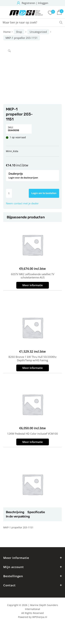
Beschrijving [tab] (15, 512)
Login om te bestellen (44, 193)
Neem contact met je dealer (22, 203)
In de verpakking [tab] (18, 516)
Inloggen (43, 3)
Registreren (28, 3)
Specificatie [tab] (36, 512)
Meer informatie (32, 285)
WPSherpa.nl (39, 617)
